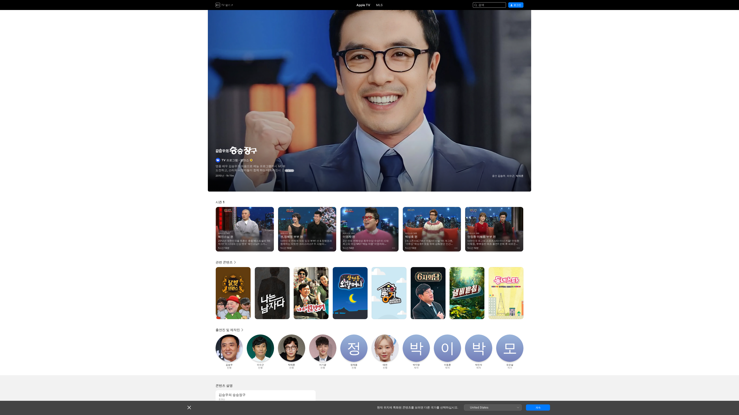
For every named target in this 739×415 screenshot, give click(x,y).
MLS (379, 5)
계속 (538, 407)
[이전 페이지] (211, 229)
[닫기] (189, 407)
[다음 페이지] (527, 229)
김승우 (501, 175)
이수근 (510, 175)
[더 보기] (269, 248)
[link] (226, 262)
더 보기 (289, 170)
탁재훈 (519, 175)
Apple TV (363, 5)
